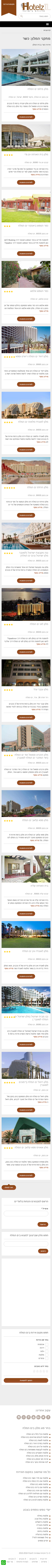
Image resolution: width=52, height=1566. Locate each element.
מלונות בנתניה (42, 1528)
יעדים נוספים (43, 1541)
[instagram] (19, 1417)
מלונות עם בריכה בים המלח (37, 1487)
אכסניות (41, 1344)
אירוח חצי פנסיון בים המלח (37, 1459)
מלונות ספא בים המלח (39, 1484)
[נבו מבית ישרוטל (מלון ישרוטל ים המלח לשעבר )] (26, 999)
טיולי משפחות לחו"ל (40, 1537)
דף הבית (47, 30)
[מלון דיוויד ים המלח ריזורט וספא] (26, 339)
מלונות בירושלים (41, 1522)
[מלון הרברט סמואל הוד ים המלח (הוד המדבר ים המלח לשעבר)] (26, 738)
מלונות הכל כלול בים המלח (37, 1434)
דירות (42, 1348)
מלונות (41, 1355)
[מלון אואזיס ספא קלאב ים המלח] (26, 1130)
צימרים (41, 1358)
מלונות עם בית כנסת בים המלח (35, 1481)
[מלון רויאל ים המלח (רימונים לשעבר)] (26, 1065)
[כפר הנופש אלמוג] (26, 274)
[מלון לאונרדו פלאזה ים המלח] (26, 405)
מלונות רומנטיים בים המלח (37, 1453)
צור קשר (9, 1562)
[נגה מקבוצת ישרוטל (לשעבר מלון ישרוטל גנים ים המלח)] (26, 536)
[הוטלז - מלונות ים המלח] (26, 6)
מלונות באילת (42, 1516)
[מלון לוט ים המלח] (26, 604)
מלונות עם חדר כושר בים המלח (35, 1478)
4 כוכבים (22, 1559)
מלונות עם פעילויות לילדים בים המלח (33, 1493)
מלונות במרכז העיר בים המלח (36, 1443)
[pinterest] (28, 1417)
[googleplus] (38, 1417)
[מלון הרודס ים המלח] (26, 470)
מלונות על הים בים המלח (38, 1447)
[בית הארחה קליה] (26, 869)
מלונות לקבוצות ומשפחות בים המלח (33, 1450)
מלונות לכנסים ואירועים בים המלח (34, 1437)
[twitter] (43, 1417)
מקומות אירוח (8, 4)
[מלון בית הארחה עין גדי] (26, 137)
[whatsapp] (24, 1417)
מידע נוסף (36, 109)
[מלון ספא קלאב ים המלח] (26, 803)
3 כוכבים (12, 1559)
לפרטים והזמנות (26, 117)
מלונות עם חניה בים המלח (37, 1490)
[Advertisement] (26, 1292)
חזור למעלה (9, 1187)
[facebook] (48, 1417)
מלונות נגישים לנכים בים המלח (36, 1500)
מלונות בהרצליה (42, 1534)
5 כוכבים (33, 1559)
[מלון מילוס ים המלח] (26, 67)
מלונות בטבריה (42, 1525)
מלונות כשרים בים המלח (38, 1497)
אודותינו (35, 1562)
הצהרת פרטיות (22, 1562)
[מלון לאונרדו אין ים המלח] (26, 934)
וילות (42, 1351)
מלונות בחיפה (42, 1531)
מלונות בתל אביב (41, 1519)
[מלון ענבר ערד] (26, 672)
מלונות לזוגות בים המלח (38, 1440)
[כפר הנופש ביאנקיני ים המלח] (26, 206)
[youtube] (33, 1417)
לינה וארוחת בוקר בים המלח (37, 1462)
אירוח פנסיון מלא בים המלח (37, 1456)
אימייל (44, 1209)
